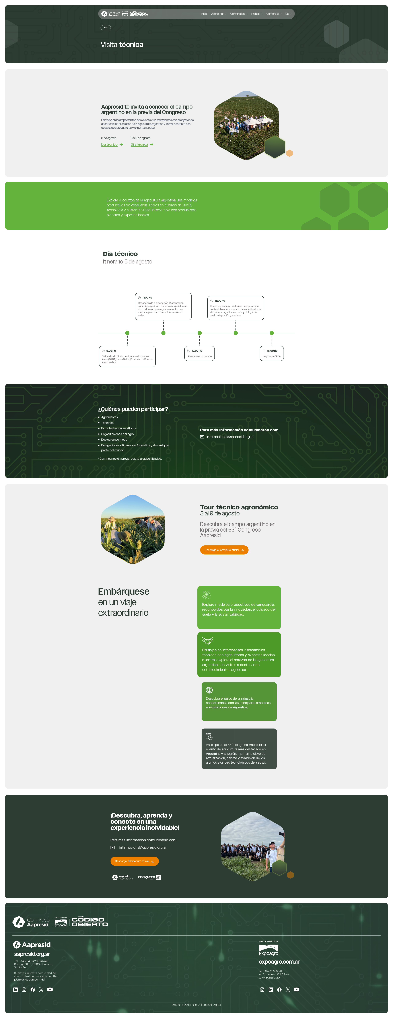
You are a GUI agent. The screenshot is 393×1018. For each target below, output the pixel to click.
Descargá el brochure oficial (222, 550)
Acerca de (217, 14)
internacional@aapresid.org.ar (230, 436)
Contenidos (237, 14)
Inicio (204, 14)
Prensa (255, 14)
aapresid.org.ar (32, 954)
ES (287, 14)
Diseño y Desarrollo (196, 1005)
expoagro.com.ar (279, 962)
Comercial (273, 14)
